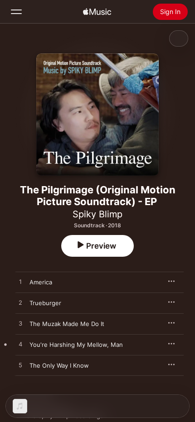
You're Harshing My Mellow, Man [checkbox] (76, 344)
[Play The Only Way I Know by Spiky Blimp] (20, 365)
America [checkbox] (40, 282)
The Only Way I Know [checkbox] (59, 365)
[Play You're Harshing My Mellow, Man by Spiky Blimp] (20, 344)
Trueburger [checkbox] (45, 303)
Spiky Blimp (97, 214)
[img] (97, 12)
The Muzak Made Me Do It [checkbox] (66, 323)
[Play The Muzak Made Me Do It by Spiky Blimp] (20, 324)
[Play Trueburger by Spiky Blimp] (20, 303)
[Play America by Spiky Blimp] (20, 282)
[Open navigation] (16, 12)
